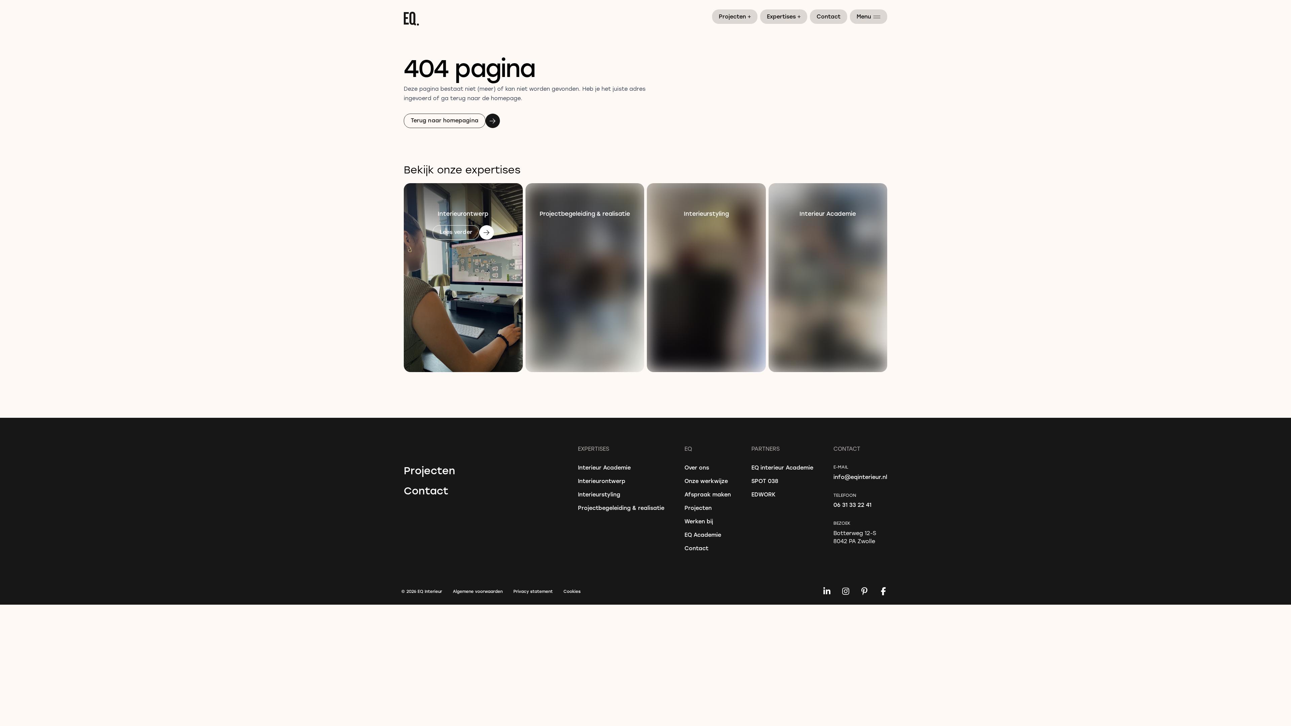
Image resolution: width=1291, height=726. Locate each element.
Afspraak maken (707, 494)
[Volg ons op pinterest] (864, 591)
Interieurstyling (599, 494)
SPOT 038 (764, 480)
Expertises (784, 16)
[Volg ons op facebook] (883, 591)
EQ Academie (702, 534)
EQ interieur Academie (782, 467)
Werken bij (698, 521)
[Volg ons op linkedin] (826, 591)
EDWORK (763, 494)
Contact (828, 16)
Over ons (696, 467)
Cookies (572, 591)
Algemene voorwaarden (478, 591)
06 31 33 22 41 (852, 504)
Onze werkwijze (706, 480)
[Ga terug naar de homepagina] (645, 19)
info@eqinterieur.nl (860, 476)
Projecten (735, 16)
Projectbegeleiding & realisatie (621, 507)
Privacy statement (533, 591)
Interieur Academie (604, 467)
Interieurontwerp (601, 480)
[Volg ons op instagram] (845, 591)
